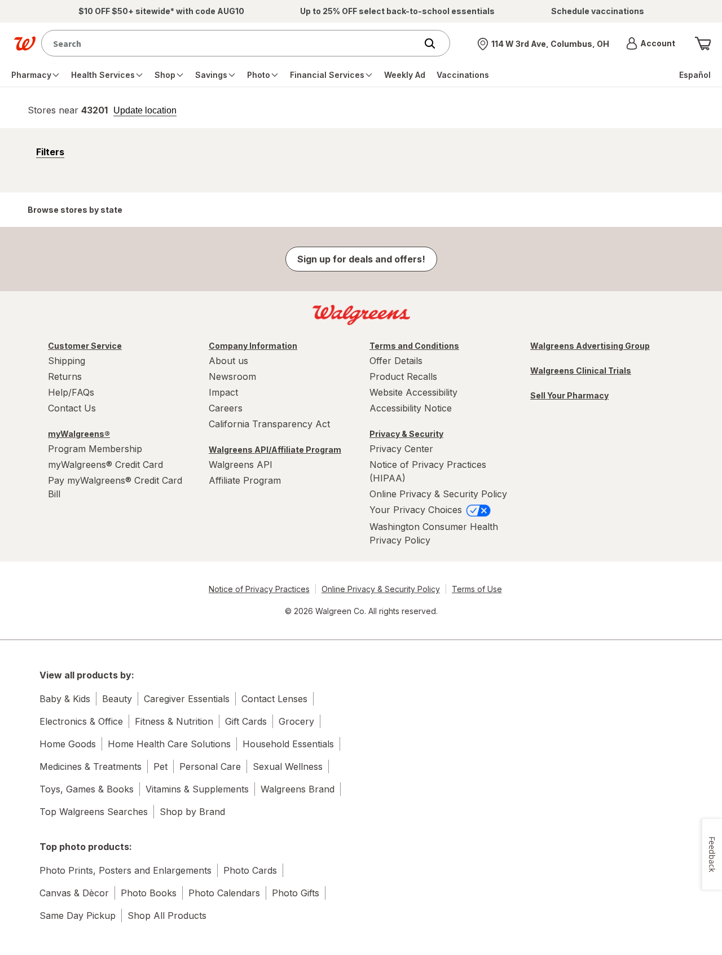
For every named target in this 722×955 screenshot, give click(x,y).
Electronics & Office (81, 721)
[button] (650, 43)
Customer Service (85, 346)
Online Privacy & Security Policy (438, 494)
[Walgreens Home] (25, 43)
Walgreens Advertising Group (590, 346)
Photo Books (149, 893)
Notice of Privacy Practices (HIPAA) (427, 471)
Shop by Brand (192, 811)
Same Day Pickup (77, 915)
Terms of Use (477, 589)
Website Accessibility (413, 392)
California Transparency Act (269, 424)
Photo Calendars (224, 893)
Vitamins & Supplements (197, 789)
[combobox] (231, 43)
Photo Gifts (295, 893)
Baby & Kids (64, 698)
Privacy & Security (406, 434)
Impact (223, 392)
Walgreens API (240, 464)
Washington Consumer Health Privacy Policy (433, 533)
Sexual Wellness (288, 766)
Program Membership (95, 448)
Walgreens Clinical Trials (580, 370)
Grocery (296, 721)
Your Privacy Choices (417, 509)
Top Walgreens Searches (93, 811)
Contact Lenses (274, 698)
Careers (226, 408)
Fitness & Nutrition (174, 721)
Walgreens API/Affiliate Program (275, 449)
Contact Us (72, 408)
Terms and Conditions (414, 346)
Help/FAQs (71, 392)
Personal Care (210, 766)
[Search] (435, 43)
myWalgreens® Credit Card (105, 464)
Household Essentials (288, 744)
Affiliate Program (245, 480)
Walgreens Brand (297, 789)
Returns (65, 376)
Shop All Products (166, 915)
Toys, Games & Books (86, 789)
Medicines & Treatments (90, 766)
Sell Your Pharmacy (569, 395)
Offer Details (395, 360)
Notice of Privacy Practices (259, 589)
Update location (145, 111)
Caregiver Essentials (187, 698)
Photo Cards (250, 870)
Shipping (66, 360)
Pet (160, 766)
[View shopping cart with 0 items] (703, 43)
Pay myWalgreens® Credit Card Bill (115, 487)
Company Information (253, 346)
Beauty (117, 698)
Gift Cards (246, 721)
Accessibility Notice (410, 408)
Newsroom (232, 376)
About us (228, 360)
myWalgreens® (79, 434)
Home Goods (67, 744)
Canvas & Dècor (74, 893)
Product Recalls (403, 376)
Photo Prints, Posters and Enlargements (125, 870)
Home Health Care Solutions (169, 744)
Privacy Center (401, 448)
